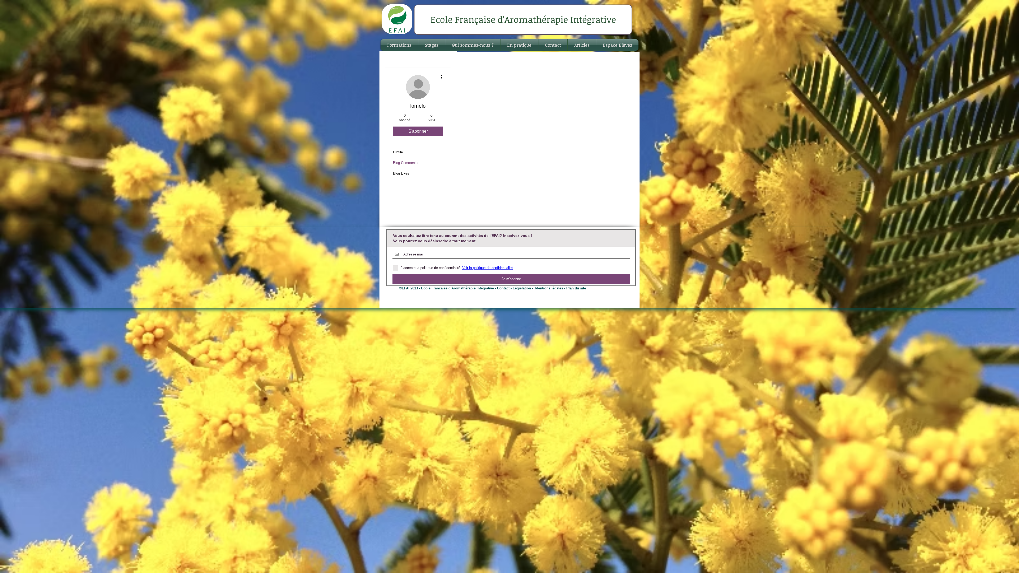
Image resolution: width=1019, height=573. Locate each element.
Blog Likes (401, 173)
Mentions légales (549, 288)
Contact (503, 288)
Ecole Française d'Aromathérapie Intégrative (458, 288)
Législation (522, 288)
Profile (398, 152)
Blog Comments (405, 163)
